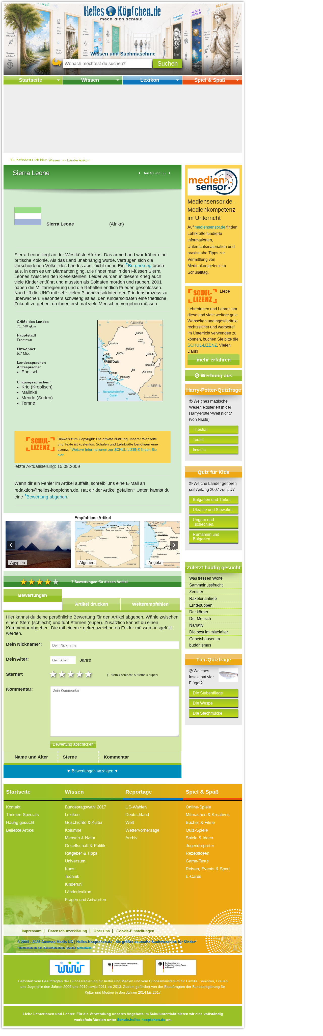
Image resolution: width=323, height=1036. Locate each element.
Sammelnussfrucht (206, 585)
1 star (53, 674)
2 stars (62, 674)
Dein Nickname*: (24, 644)
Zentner (196, 592)
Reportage (138, 792)
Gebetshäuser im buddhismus (204, 642)
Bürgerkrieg (139, 265)
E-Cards (193, 876)
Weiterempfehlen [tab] (150, 604)
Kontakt (13, 807)
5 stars (89, 674)
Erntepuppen (200, 605)
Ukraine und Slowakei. (213, 510)
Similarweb (84, 947)
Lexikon (149, 80)
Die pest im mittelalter (208, 632)
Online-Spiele (198, 807)
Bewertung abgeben (46, 496)
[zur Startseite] (122, 13)
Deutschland (137, 814)
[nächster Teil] (169, 173)
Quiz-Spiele (197, 830)
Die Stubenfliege (208, 693)
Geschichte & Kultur (84, 822)
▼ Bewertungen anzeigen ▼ (92, 771)
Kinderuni (74, 884)
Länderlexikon (78, 160)
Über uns (102, 931)
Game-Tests (197, 861)
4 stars (80, 674)
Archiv (131, 837)
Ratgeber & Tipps (81, 853)
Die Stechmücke (207, 713)
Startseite (30, 80)
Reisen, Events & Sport (208, 868)
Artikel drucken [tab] (91, 604)
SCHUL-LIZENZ (202, 345)
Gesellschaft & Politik (85, 845)
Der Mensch (200, 619)
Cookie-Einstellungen (135, 931)
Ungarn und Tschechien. (203, 522)
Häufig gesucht (20, 822)
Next (174, 545)
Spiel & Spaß (209, 80)
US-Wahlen (136, 807)
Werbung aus (215, 375)
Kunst (70, 868)
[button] (167, 63)
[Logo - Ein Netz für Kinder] (70, 967)
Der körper (198, 612)
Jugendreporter (200, 845)
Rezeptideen (197, 853)
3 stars (71, 674)
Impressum (31, 931)
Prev (11, 545)
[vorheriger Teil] (139, 173)
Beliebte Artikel (20, 830)
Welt (129, 822)
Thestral (200, 429)
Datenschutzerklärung (67, 931)
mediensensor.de (210, 227)
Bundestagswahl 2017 (85, 807)
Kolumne (73, 830)
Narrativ (196, 625)
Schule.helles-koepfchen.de (141, 1020)
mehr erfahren (214, 359)
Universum (75, 861)
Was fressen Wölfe (206, 578)
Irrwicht (199, 449)
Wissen (90, 80)
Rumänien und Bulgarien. (206, 536)
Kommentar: (19, 689)
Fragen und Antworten (85, 899)
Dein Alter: (17, 659)
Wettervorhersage (142, 830)
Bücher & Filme (200, 822)
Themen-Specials (22, 814)
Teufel (198, 439)
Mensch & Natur (80, 837)
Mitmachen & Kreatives (208, 814)
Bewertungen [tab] (32, 595)
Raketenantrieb (203, 598)
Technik (72, 876)
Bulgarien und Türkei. (212, 499)
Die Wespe (203, 703)
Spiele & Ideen (199, 837)
